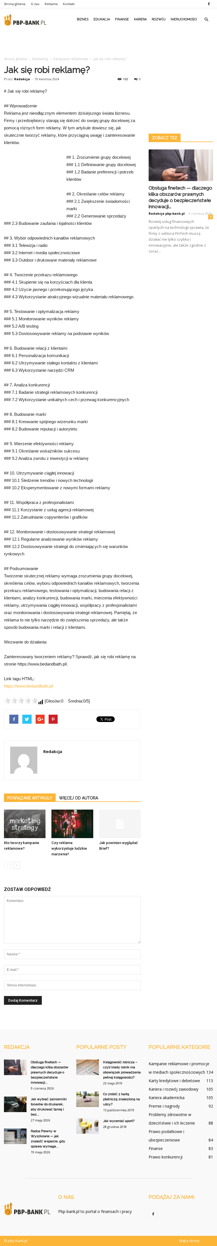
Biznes (82, 19)
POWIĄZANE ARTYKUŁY (29, 798)
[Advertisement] (108, 43)
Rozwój (159, 19)
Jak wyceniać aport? (118, 1121)
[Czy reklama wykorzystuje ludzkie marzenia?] (72, 824)
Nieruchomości (184, 19)
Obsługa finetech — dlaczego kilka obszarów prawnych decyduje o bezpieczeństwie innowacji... (49, 1072)
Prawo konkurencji (166, 1157)
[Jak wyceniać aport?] (87, 1126)
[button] (206, 19)
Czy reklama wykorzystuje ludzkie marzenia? (69, 848)
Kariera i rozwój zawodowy (173, 1089)
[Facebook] (209, 4)
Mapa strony (189, 1240)
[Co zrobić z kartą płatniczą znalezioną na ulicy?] (87, 1099)
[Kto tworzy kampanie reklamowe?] (24, 824)
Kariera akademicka (167, 1097)
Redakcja (22, 79)
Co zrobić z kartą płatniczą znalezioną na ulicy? (121, 1099)
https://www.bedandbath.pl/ (28, 686)
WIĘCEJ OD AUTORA (78, 798)
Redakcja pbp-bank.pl (167, 213)
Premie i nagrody (164, 1106)
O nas (35, 4)
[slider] (21, 700)
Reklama (51, 4)
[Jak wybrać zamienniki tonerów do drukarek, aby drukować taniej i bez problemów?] (15, 1104)
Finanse (122, 19)
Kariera (140, 19)
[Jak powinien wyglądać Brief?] (120, 824)
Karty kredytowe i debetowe (174, 1080)
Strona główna (14, 4)
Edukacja (102, 19)
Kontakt (69, 4)
